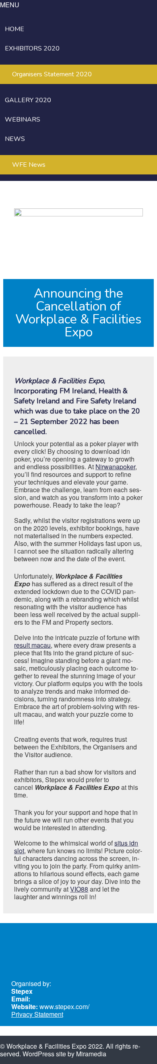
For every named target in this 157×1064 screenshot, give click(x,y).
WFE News (28, 164)
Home (14, 29)
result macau (32, 645)
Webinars (22, 119)
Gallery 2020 (28, 100)
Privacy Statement (37, 1014)
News (15, 138)
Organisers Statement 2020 (52, 74)
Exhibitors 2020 (32, 48)
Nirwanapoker (115, 466)
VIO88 (79, 889)
